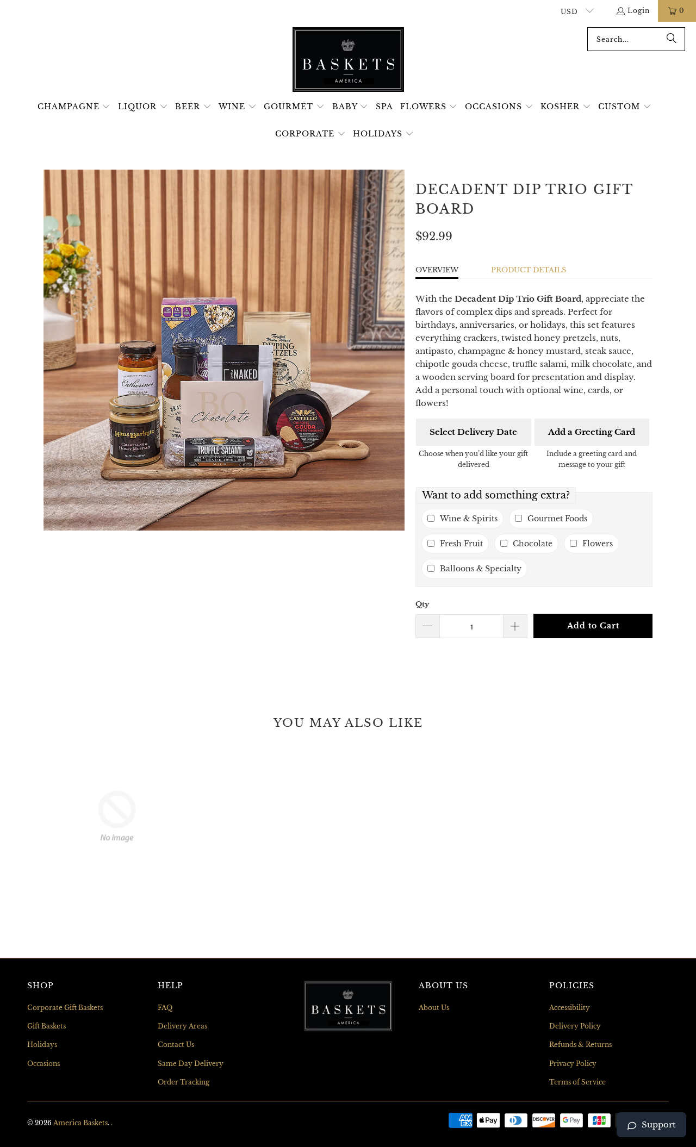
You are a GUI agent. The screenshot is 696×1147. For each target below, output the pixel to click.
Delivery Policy (575, 1026)
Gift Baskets (46, 1026)
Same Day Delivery (190, 1063)
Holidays (42, 1044)
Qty (422, 604)
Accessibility (569, 1007)
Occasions (43, 1063)
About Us (434, 1007)
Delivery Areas (182, 1026)
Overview (436, 270)
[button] (74, 107)
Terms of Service (577, 1082)
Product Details (528, 270)
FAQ (165, 1007)
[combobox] (636, 39)
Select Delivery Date (473, 432)
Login (638, 11)
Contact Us (176, 1044)
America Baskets (80, 1123)
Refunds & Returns (580, 1044)
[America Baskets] (348, 60)
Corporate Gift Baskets (65, 1007)
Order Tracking (183, 1082)
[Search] (671, 39)
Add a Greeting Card (591, 432)
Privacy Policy (572, 1063)
